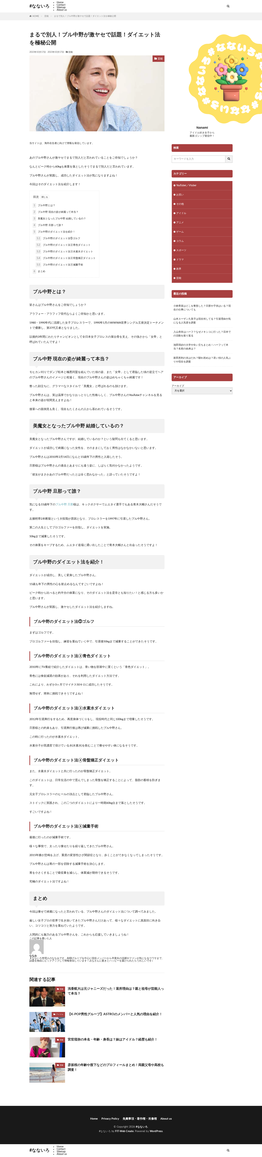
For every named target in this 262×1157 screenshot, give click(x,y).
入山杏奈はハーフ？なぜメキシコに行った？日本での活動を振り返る (202, 334)
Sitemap (61, 7)
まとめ (39, 271)
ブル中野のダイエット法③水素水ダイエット (65, 251)
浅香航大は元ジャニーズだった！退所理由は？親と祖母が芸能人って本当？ (116, 991)
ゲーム (180, 232)
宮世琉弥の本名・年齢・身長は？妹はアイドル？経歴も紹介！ (113, 1039)
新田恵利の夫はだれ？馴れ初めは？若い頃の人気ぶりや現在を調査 (202, 360)
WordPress (156, 1131)
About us (62, 10)
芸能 (46, 16)
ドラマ (180, 259)
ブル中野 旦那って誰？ (48, 225)
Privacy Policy (110, 1118)
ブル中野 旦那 (64, 504)
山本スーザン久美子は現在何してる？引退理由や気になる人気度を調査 (202, 321)
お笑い (180, 195)
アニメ (180, 222)
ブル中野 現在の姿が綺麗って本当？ (56, 212)
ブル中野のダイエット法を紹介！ (54, 232)
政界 (178, 269)
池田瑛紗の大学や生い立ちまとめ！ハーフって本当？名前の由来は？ (200, 347)
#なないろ (39, 6)
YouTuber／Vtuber (186, 185)
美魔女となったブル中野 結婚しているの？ (60, 218)
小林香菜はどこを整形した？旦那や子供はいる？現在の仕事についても (202, 308)
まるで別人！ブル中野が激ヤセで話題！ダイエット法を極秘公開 (85, 16)
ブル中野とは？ (44, 205)
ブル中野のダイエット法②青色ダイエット (64, 245)
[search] (229, 159)
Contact (61, 5)
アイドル (59, 1014)
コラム (180, 241)
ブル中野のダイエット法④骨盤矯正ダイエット (66, 258)
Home (60, 2)
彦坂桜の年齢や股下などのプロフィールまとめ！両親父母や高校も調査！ (116, 1067)
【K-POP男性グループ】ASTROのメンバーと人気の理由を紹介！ (115, 1014)
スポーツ (181, 250)
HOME (35, 16)
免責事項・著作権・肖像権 (140, 1118)
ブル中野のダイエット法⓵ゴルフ (58, 238)
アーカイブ (178, 386)
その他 (180, 204)
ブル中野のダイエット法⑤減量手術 (60, 265)
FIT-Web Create (124, 1131)
